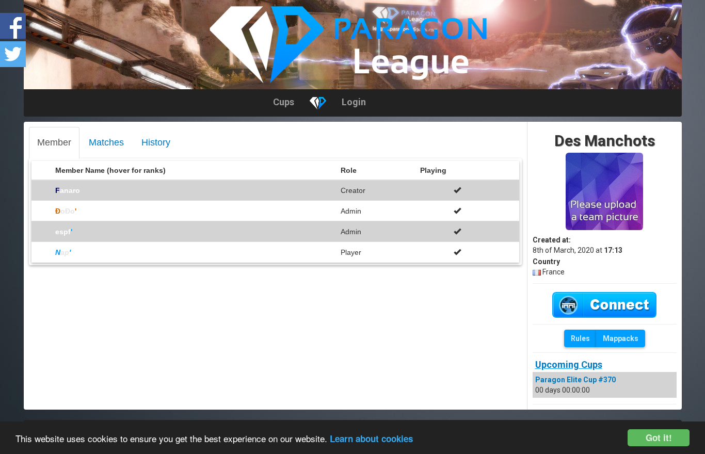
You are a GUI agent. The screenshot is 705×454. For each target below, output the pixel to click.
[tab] (54, 143)
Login (354, 101)
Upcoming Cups (568, 364)
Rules (580, 338)
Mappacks (620, 338)
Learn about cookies (371, 438)
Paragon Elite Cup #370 (575, 380)
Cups (283, 101)
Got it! (659, 437)
